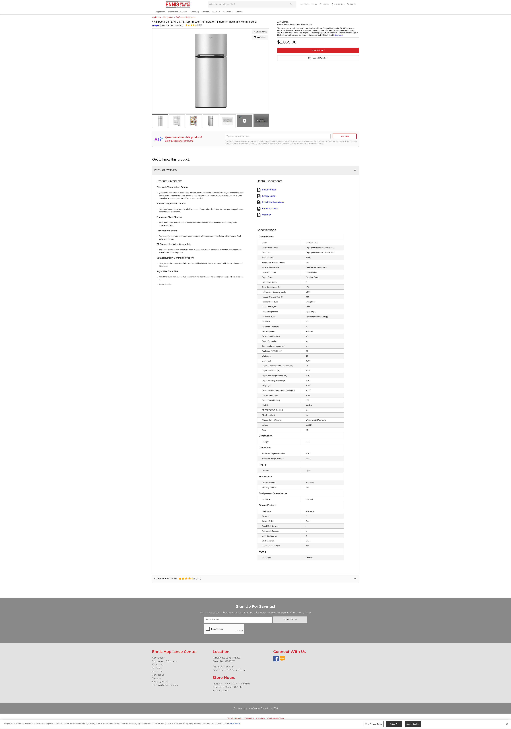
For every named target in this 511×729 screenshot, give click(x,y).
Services (205, 12)
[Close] (507, 724)
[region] (255, 724)
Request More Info (319, 58)
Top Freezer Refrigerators (185, 17)
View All (261, 121)
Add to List (261, 37)
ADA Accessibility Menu (275, 718)
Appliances (160, 12)
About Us (216, 12)
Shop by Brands (161, 681)
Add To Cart (318, 50)
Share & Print (261, 32)
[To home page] (178, 4)
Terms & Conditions (234, 718)
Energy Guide (268, 196)
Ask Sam (345, 136)
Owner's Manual (270, 208)
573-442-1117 (227, 666)
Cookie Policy (234, 723)
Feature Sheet (269, 190)
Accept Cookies (413, 724)
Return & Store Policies (165, 685)
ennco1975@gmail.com (233, 670)
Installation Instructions (273, 202)
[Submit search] (291, 4)
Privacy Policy (249, 718)
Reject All (394, 724)
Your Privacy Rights (373, 724)
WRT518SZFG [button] (176, 26)
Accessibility (260, 718)
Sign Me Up (290, 619)
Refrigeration (168, 17)
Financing (194, 12)
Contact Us (227, 12)
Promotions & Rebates (177, 12)
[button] (301, 4)
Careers (239, 12)
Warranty (266, 215)
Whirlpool (155, 26)
